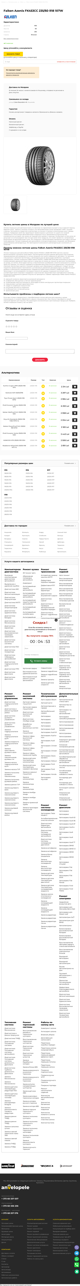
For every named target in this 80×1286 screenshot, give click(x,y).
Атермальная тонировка (64, 794)
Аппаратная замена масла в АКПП (49, 576)
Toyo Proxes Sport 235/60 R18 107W (14, 399)
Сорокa (24, 539)
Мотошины (5, 1229)
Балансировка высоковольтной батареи (66, 930)
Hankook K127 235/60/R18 (14, 393)
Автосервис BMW (66, 846)
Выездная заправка (60, 1231)
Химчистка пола (47, 1123)
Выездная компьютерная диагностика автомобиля (11, 578)
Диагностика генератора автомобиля (64, 1015)
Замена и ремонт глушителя (30, 773)
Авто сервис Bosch (48, 700)
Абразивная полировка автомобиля (28, 578)
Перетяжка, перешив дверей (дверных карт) (48, 1055)
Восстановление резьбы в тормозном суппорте (29, 1033)
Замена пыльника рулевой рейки (12, 780)
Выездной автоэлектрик (64, 962)
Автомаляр (5, 1267)
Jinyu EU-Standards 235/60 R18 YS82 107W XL (14, 420)
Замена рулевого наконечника (12, 794)
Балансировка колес (60, 1250)
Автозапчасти (46, 703)
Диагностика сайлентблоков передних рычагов (67, 654)
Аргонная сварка (30, 668)
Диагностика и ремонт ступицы (66, 629)
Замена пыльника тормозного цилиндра (30, 1130)
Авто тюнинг (64, 575)
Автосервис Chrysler (64, 863)
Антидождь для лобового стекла (66, 783)
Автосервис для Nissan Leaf (65, 913)
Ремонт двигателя (64, 806)
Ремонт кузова (31, 569)
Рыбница (42, 552)
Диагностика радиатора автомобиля (46, 825)
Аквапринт (27, 583)
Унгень (60, 548)
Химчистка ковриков (45, 1108)
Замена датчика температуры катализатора (29, 760)
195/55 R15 (7, 480)
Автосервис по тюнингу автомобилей (65, 711)
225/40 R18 (8, 498)
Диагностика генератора (10, 651)
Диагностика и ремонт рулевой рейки (11, 711)
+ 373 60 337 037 (9, 1199)
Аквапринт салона (48, 1028)
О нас (3, 1261)
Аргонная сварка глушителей (30, 708)
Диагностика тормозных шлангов (28, 1055)
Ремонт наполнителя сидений (46, 1090)
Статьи (3, 1259)
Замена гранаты (47, 680)
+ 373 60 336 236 (9, 1206)
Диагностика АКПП (12, 602)
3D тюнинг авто (29, 573)
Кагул (41, 548)
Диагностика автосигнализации (12, 593)
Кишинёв (7, 532)
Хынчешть (26, 535)
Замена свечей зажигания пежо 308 (11, 1133)
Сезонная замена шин (61, 1234)
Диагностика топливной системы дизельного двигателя (10, 1061)
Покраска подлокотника (46, 1071)
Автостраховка (65, 733)
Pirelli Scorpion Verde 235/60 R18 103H (14, 434)
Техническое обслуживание (49, 695)
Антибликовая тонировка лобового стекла (66, 772)
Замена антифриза (48, 848)
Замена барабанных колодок (28, 1062)
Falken (22, 2)
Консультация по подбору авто (64, 1229)
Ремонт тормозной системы (29, 1024)
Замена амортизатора (65, 687)
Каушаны (7, 552)
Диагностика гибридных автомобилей (10, 657)
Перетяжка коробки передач (48, 1044)
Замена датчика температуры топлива (11, 1095)
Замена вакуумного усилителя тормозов (31, 1072)
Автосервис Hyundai (46, 778)
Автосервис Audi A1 (49, 732)
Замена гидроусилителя (11, 730)
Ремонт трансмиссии (48, 570)
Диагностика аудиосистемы (10, 612)
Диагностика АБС (12, 589)
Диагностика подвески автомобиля (64, 642)
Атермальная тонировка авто (65, 799)
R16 (27, 470)
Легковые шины (12, 2)
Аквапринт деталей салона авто (67, 741)
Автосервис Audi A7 (67, 824)
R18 (6, 495)
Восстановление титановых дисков (66, 600)
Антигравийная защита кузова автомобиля (29, 595)
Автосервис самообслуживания (67, 718)
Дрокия (60, 539)
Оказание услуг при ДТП (62, 1237)
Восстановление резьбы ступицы (66, 589)
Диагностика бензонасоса (10, 622)
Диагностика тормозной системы (28, 1048)
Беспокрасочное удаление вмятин (30, 672)
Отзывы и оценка (19, 308)
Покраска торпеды (48, 1085)
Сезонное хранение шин (62, 1223)
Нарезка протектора (60, 1248)
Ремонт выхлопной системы (29, 696)
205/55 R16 (29, 486)
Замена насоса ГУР (12, 769)
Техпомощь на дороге (60, 1240)
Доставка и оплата (8, 1253)
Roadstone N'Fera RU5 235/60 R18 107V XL (14, 446)
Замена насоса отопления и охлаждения (47, 896)
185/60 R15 (7, 473)
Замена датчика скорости (47, 684)
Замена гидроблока (49, 671)
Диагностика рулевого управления (10, 717)
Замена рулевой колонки (11, 809)
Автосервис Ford (66, 886)
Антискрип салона (48, 1031)
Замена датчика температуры (47, 874)
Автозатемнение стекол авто (66, 700)
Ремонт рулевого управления (11, 696)
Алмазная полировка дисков (66, 746)
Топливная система (10, 1023)
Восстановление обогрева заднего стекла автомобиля (67, 944)
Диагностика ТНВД (12, 1038)
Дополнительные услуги (36, 1242)
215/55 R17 (50, 473)
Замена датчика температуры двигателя (47, 880)
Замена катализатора (28, 778)
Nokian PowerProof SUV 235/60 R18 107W (14, 427)
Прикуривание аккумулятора (63, 1242)
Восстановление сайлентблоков (66, 595)
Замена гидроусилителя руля (11, 736)
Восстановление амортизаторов (66, 579)
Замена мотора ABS (31, 1106)
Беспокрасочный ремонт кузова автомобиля (30, 678)
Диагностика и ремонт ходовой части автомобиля (66, 635)
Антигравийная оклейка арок (29, 613)
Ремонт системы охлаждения (47, 807)
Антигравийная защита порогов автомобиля (29, 602)
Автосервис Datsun (49, 761)
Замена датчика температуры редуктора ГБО (11, 1089)
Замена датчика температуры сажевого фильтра (30, 767)
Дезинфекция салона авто (46, 1039)
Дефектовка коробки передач (48, 581)
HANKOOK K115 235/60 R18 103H (14, 440)
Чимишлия (26, 542)
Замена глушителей (28, 732)
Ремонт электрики (65, 897)
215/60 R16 (29, 476)
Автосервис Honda (48, 774)
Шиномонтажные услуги (62, 1253)
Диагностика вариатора (10, 627)
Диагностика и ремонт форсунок (12, 1034)
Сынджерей (8, 545)
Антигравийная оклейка (29, 608)
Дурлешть (25, 545)
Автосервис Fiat (65, 867)
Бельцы (60, 535)
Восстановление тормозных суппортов (29, 1041)
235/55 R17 (50, 486)
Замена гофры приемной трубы (30, 754)
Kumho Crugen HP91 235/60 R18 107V (14, 386)
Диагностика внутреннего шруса (49, 595)
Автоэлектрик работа (9, 1278)
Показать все (69, 463)
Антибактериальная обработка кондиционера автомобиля (67, 759)
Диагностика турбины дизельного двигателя (10, 1070)
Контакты (4, 1264)
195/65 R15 (7, 486)
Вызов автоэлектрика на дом (66, 968)
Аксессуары (5, 1234)
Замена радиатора (48, 915)
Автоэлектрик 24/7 (66, 917)
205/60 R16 (29, 490)
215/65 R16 (29, 480)
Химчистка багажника (45, 1103)
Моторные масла (7, 1237)
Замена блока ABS (30, 1067)
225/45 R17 (50, 476)
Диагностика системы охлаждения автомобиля (46, 833)
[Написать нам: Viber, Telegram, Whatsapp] (77, 1271)
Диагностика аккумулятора (10, 598)
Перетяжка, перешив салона (48, 1066)
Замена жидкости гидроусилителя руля (12, 743)
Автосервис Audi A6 (67, 821)
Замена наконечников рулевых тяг (10, 757)
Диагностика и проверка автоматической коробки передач (48, 606)
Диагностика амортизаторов (11, 607)
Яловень (25, 548)
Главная (3, 2)
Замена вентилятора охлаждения (46, 861)
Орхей (41, 542)
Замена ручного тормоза (29, 1148)
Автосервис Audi (48, 729)
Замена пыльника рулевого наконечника (12, 774)
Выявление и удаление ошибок (12, 585)
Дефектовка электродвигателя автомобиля (66, 989)
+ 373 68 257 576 (9, 1213)
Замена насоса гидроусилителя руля (11, 764)
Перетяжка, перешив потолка (48, 1061)
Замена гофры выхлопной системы (29, 738)
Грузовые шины (7, 1231)
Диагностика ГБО (12, 647)
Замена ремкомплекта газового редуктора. (11, 1110)
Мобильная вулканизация (62, 1226)
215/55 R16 (29, 473)
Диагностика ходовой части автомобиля (65, 667)
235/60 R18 (8, 508)
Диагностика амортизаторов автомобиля (65, 616)
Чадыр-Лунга (44, 539)
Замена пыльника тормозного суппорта (30, 1123)
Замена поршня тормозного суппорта (29, 1111)
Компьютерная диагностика (13, 570)
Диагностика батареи (10, 617)
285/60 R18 (8, 514)
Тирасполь (8, 548)
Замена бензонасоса (10, 1078)
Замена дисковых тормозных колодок (31, 1097)
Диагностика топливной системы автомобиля (10, 1051)
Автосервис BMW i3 (67, 849)
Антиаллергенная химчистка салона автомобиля (66, 752)
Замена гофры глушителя (29, 744)
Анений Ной (62, 532)
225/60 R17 (50, 480)
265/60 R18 (8, 511)
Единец (42, 545)
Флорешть (26, 552)
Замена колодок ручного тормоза (30, 1102)
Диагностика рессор (64, 648)
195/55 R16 (29, 483)
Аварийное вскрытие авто (65, 903)
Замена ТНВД (10, 1144)
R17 (48, 470)
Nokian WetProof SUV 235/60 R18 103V (14, 413)
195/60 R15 (7, 483)
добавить (40, 360)
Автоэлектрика (65, 925)
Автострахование (66, 722)
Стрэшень (8, 542)
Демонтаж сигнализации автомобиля (65, 982)
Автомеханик (6, 1272)
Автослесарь (6, 1269)
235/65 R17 (50, 490)
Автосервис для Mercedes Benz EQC (67, 908)
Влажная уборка (47, 1035)
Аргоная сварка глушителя (29, 703)
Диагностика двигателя (10, 673)
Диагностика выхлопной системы (10, 642)
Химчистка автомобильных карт (47, 1097)
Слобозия (42, 535)
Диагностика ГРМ (12, 669)
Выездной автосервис (64, 957)
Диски (3, 1242)
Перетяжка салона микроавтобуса (48, 1049)
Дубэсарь (60, 542)
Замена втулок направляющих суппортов (29, 1086)
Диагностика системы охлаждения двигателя (46, 842)
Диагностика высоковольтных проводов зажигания (11, 634)
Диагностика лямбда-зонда (28, 720)
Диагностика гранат (46, 600)
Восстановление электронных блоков (66, 951)
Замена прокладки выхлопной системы (30, 809)
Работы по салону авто (47, 1023)
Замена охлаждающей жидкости (47, 903)
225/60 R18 (8, 501)
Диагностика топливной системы (10, 1043)
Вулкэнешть (61, 552)
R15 (5, 470)
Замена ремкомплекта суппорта (29, 1142)
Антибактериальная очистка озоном (49, 819)
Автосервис (46, 716)
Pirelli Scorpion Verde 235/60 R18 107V (14, 406)
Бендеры (7, 539)
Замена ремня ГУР (12, 785)
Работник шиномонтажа (10, 1275)
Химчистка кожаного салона (48, 1113)
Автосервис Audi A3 (67, 817)
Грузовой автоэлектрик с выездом (65, 975)
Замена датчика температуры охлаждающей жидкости (47, 888)
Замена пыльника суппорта (30, 1117)
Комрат (7, 535)
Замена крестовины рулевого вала (10, 750)
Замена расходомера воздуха (10, 1102)
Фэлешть (25, 532)
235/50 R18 (8, 504)
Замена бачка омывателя (46, 855)
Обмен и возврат (7, 1256)
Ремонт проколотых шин (62, 1245)
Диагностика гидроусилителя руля (11, 664)
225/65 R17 (50, 483)
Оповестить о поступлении (66, 62)
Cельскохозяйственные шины (12, 1226)
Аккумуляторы (6, 1240)
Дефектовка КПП (48, 585)
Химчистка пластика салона (47, 1118)
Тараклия (60, 545)
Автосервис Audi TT (67, 842)
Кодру (41, 532)
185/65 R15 (7, 476)
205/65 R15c (8, 490)
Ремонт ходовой (63, 570)
